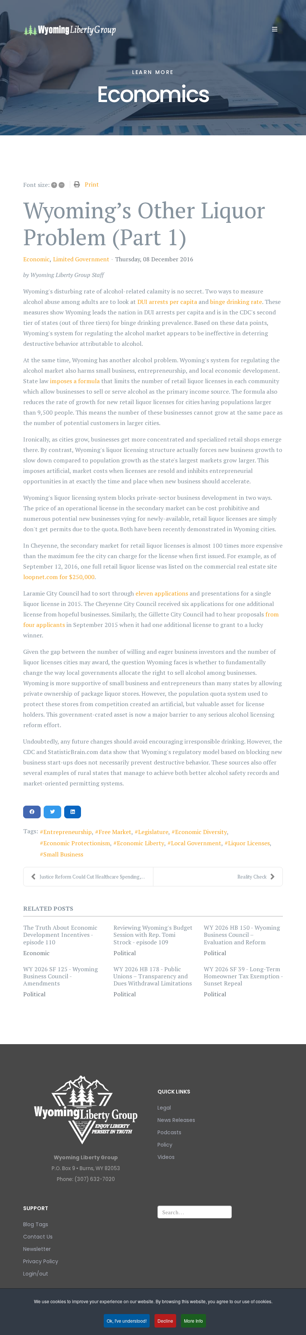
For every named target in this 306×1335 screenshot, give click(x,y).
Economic (36, 259)
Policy (164, 1144)
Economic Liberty (140, 843)
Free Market (115, 832)
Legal (164, 1107)
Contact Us (38, 1236)
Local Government (196, 843)
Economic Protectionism (76, 843)
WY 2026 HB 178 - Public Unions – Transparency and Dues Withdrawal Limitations (152, 976)
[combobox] (194, 1212)
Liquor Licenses (249, 843)
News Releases (176, 1120)
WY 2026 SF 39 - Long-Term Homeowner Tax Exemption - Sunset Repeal (243, 976)
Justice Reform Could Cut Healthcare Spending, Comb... (96, 876)
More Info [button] (193, 1320)
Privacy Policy (40, 1261)
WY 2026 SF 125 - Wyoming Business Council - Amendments (60, 976)
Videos (166, 1157)
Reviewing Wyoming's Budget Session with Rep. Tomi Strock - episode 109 (153, 934)
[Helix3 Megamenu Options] (274, 29)
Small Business (63, 854)
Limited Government (81, 259)
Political (124, 953)
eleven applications (161, 593)
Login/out (35, 1273)
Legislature (153, 832)
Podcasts (169, 1132)
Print (92, 184)
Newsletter (37, 1249)
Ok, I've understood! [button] (127, 1320)
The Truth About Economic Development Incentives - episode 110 (60, 934)
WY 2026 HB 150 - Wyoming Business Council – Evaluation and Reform (242, 934)
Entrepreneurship (67, 832)
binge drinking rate (236, 302)
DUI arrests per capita (167, 302)
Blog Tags (35, 1224)
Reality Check (251, 876)
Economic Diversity (201, 832)
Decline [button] (165, 1320)
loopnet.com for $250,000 (58, 577)
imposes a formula (75, 381)
